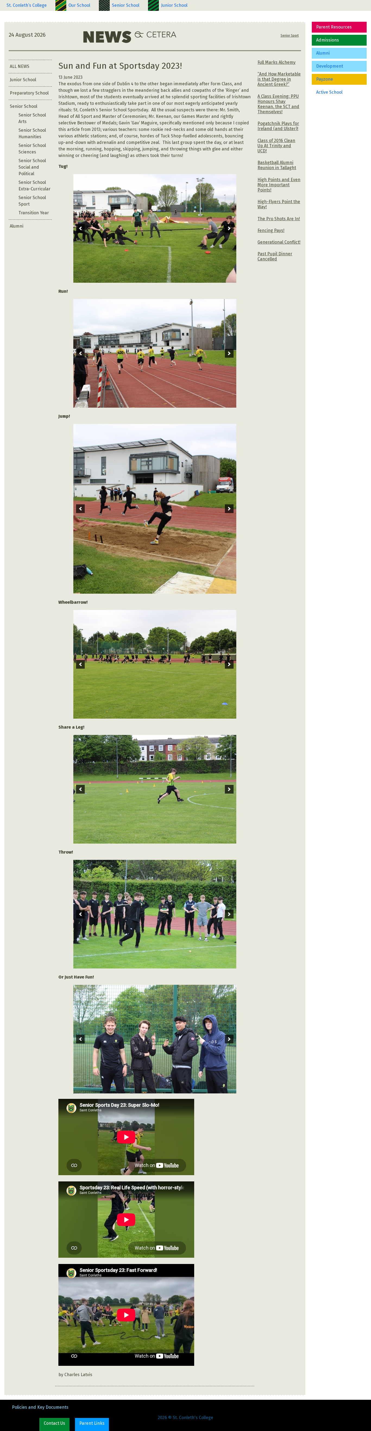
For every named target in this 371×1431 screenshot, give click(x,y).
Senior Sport (290, 35)
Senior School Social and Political (32, 167)
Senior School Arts (32, 118)
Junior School (174, 5)
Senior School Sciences (32, 149)
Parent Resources (334, 27)
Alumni (323, 53)
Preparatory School (29, 93)
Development (329, 66)
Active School (329, 92)
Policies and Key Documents (40, 1407)
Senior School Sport (32, 201)
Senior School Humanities (32, 133)
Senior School (125, 5)
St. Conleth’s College (27, 5)
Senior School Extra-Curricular (34, 185)
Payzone (324, 79)
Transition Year (33, 212)
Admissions (327, 40)
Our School (79, 5)
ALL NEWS (19, 66)
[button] (80, 228)
